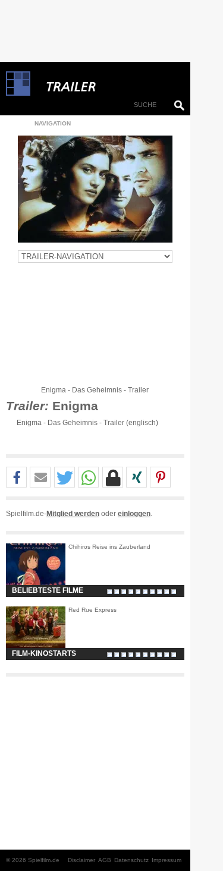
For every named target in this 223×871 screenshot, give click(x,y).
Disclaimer (81, 860)
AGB (104, 860)
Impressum (166, 860)
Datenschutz (131, 860)
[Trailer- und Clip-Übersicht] (107, 83)
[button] (16, 477)
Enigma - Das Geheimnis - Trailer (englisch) (87, 422)
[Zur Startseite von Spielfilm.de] (18, 93)
